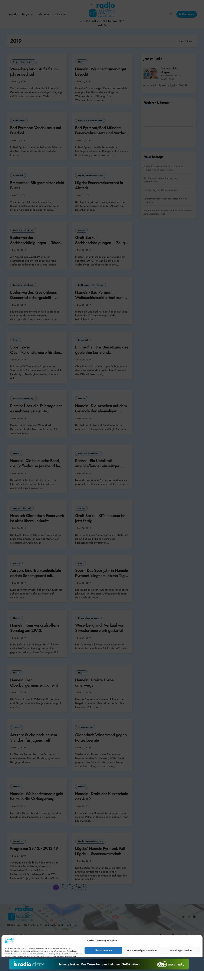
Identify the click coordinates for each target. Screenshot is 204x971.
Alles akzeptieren (103, 950)
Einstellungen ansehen (181, 950)
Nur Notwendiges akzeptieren (142, 950)
